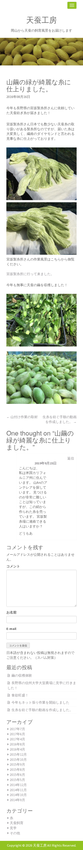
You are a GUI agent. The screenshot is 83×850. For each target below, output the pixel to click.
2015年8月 (17, 769)
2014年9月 (17, 800)
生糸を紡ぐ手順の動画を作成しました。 (42, 710)
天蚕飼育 (16, 823)
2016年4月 (17, 749)
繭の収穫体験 (21, 675)
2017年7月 (17, 729)
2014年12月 (18, 785)
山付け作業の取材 (22, 417)
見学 (13, 828)
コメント (13, 566)
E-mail (11, 629)
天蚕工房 (41, 20)
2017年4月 (17, 739)
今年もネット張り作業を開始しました (40, 702)
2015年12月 (18, 754)
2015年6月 (17, 774)
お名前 (11, 612)
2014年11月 (18, 790)
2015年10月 (18, 759)
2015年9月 (17, 764)
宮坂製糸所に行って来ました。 (30, 274)
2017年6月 (17, 734)
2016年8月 (17, 744)
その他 (15, 833)
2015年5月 (17, 780)
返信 (70, 458)
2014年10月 (18, 795)
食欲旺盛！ (20, 695)
